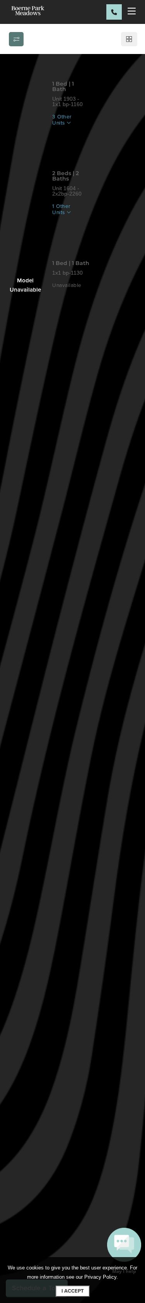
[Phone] (114, 12)
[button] (124, 1252)
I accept (72, 1291)
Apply (69, 138)
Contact (107, 138)
